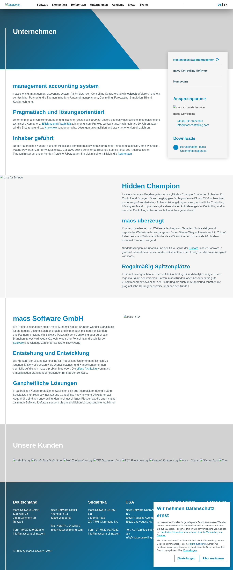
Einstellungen (190, 550)
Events (144, 4)
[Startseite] (12, 5)
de (220, 4)
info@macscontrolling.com (193, 125)
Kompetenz (59, 4)
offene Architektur (87, 368)
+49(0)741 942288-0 (31, 529)
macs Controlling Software (190, 70)
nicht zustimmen (198, 544)
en (226, 4)
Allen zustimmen (213, 558)
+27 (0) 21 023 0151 (106, 529)
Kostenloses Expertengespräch (196, 60)
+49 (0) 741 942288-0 (190, 121)
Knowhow (51, 127)
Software (42, 4)
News (131, 4)
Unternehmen (99, 4)
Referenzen (78, 4)
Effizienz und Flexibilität (56, 123)
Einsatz (194, 248)
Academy (118, 4)
